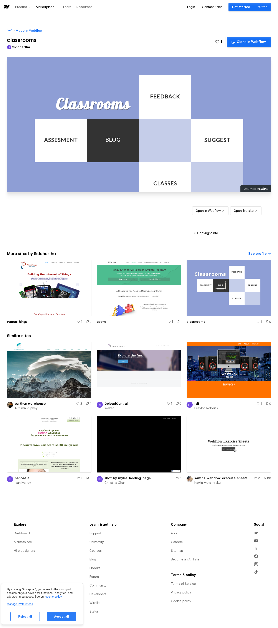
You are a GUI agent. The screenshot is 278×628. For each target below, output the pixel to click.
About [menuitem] (175, 533)
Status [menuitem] (94, 611)
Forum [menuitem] (94, 576)
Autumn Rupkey (26, 408)
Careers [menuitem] (177, 542)
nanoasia (22, 478)
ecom (101, 321)
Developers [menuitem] (97, 594)
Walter (109, 408)
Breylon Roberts (206, 408)
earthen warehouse (30, 403)
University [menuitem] (96, 542)
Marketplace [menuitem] (23, 542)
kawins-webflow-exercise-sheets (221, 478)
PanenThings (17, 321)
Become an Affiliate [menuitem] (185, 559)
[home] (6, 7)
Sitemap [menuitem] (177, 550)
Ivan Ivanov (23, 482)
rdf (196, 403)
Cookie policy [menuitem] (181, 601)
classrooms (196, 321)
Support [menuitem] (95, 533)
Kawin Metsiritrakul (207, 482)
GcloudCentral (116, 403)
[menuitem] (256, 533)
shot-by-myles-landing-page (127, 478)
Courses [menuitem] (95, 550)
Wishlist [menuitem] (94, 603)
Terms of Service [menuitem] (183, 583)
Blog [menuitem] (92, 559)
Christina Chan (115, 482)
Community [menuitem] (97, 585)
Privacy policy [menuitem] (181, 592)
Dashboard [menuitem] (22, 533)
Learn (67, 7)
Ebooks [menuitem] (94, 568)
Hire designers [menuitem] (24, 550)
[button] (23, 7)
